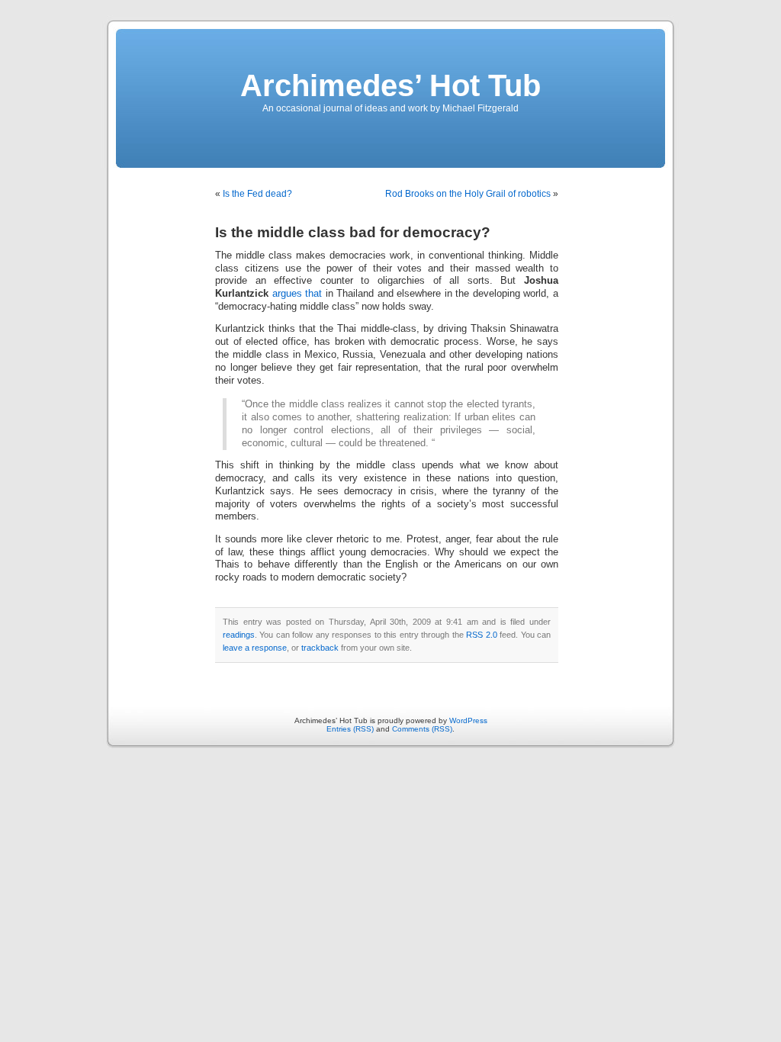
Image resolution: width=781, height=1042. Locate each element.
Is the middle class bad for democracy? (352, 232)
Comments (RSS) (422, 729)
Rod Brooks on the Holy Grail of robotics (468, 193)
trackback (320, 647)
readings (239, 634)
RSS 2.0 (481, 634)
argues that (297, 293)
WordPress (468, 720)
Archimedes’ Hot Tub (390, 85)
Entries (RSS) (350, 729)
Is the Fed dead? (257, 193)
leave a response (255, 647)
